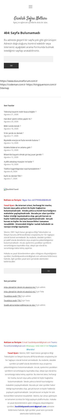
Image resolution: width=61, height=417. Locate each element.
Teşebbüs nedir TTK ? (13, 296)
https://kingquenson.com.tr (41, 84)
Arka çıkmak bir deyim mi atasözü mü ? (20, 287)
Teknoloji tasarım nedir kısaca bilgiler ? (20, 112)
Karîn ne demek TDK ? (13, 176)
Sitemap (4, 88)
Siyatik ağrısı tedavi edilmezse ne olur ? (20, 305)
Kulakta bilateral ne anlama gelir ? (18, 147)
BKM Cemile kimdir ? (12, 126)
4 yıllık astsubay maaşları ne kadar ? (19, 161)
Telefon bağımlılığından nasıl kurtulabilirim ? (22, 169)
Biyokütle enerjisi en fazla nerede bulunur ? (22, 140)
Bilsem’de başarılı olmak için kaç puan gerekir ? (23, 154)
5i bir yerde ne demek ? (13, 133)
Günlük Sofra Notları (30, 18)
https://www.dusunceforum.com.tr (19, 81)
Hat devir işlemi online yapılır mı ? (18, 119)
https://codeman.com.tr (13, 84)
